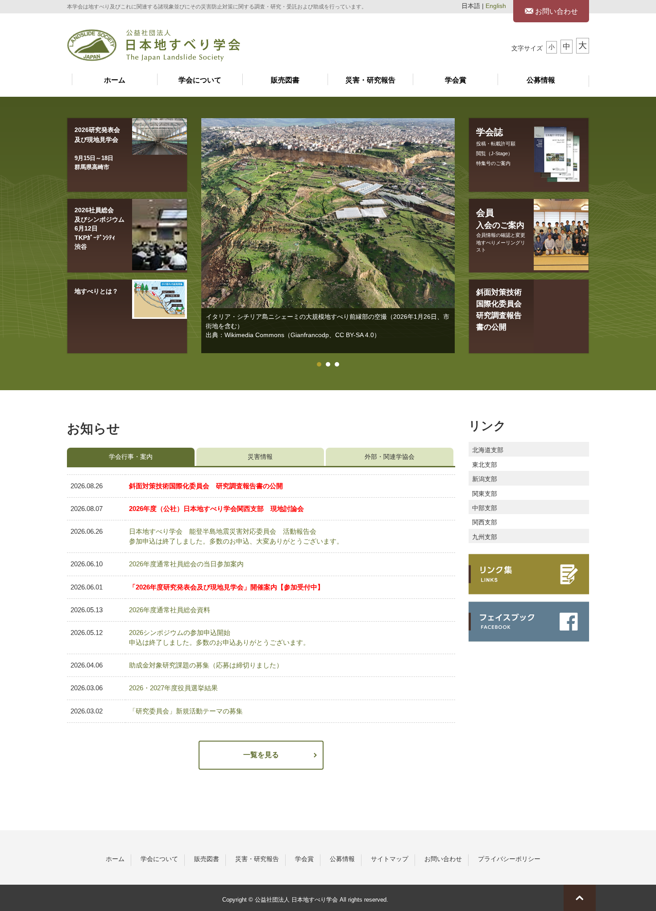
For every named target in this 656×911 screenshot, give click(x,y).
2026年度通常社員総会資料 (169, 610)
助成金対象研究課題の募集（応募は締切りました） (206, 665)
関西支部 (484, 522)
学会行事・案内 (131, 456)
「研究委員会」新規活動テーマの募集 (186, 711)
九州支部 (484, 537)
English (496, 6)
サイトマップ (389, 858)
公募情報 (541, 80)
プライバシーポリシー (509, 858)
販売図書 (285, 80)
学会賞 (455, 80)
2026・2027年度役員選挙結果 (173, 688)
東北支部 (484, 465)
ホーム (114, 80)
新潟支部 (484, 479)
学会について (200, 80)
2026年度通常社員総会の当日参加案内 (186, 564)
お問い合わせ (555, 11)
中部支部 (484, 508)
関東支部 (484, 494)
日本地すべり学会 (153, 45)
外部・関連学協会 (390, 456)
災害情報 (260, 456)
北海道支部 (487, 450)
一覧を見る (261, 754)
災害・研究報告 (370, 80)
